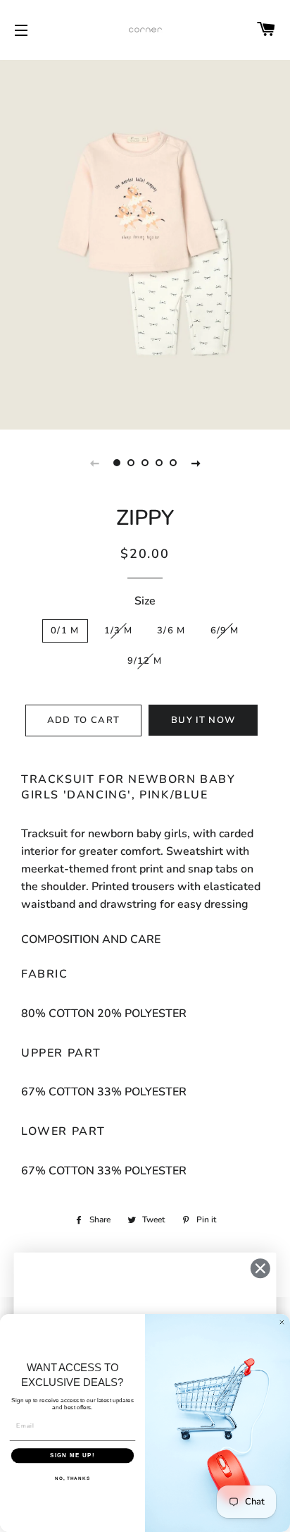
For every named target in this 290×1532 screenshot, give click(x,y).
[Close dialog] (260, 1268)
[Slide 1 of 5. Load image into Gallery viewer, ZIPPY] (117, 463)
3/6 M (171, 630)
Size (145, 601)
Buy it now (203, 720)
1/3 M (118, 630)
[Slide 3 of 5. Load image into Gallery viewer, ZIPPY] (145, 463)
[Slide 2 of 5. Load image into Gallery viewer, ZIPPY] (131, 463)
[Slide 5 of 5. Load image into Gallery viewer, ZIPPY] (173, 463)
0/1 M (65, 630)
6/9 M (224, 630)
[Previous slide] (94, 462)
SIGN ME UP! (72, 1455)
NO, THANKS (72, 1478)
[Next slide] (195, 462)
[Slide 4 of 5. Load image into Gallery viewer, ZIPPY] (159, 463)
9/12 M (145, 661)
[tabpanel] (145, 243)
